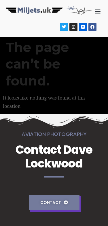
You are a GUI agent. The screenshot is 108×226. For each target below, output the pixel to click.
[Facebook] (92, 27)
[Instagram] (73, 27)
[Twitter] (64, 27)
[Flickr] (83, 27)
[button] (97, 11)
